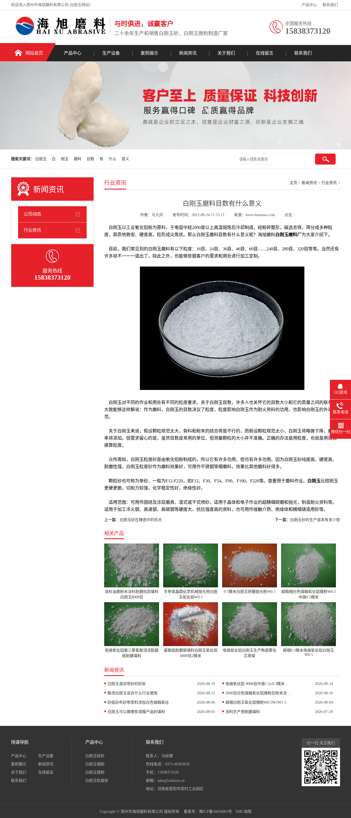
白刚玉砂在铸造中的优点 (141, 520)
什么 (112, 159)
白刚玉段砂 (94, 756)
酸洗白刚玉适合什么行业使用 (132, 693)
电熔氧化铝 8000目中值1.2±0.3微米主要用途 (258, 684)
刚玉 (65, 159)
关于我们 (226, 53)
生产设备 (111, 53)
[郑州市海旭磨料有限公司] (59, 34)
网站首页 (34, 53)
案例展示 (149, 53)
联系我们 (330, 5)
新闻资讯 (188, 53)
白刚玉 (41, 159)
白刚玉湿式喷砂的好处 (126, 684)
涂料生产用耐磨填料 (242, 712)
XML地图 (243, 811)
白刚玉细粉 (94, 764)
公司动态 (32, 214)
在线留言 (264, 53)
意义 (125, 159)
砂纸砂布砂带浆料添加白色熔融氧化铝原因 (140, 702)
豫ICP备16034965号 (215, 811)
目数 (90, 159)
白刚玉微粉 (94, 772)
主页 (293, 183)
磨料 (77, 159)
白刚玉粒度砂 (96, 781)
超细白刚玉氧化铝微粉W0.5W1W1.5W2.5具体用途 (258, 702)
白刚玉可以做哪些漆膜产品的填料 (136, 712)
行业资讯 (32, 230)
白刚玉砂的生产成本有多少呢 (315, 520)
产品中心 (309, 5)
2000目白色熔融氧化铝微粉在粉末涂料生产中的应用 (258, 693)
